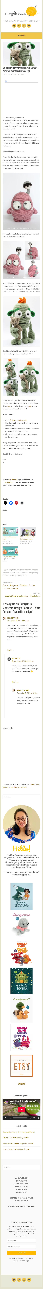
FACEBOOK (21, 1083)
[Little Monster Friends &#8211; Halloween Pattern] (28, 531)
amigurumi (12, 570)
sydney (19, 575)
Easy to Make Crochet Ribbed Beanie (16, 1149)
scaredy (13, 575)
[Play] (5, 1118)
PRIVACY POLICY (21, 1201)
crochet (25, 573)
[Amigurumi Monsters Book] (10, 531)
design (31, 573)
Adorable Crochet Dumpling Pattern (16, 1138)
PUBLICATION (21, 1189)
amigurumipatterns (24, 570)
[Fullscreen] (37, 1118)
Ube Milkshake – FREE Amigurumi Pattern (18, 1144)
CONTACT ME (21, 1192)
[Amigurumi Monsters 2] (10, 550)
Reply (9, 650)
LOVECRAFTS (21, 1181)
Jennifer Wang (13, 618)
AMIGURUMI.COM (21, 1178)
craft (20, 573)
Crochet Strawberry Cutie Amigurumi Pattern (19, 1132)
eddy (36, 573)
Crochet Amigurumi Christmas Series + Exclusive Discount (19, 585)
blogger (34, 570)
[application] (21, 1109)
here (8, 406)
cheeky (5, 573)
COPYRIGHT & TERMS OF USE (21, 1198)
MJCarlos (21, 75)
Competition (12, 573)
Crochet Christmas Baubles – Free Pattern (22, 594)
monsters (6, 575)
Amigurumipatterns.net (18, 420)
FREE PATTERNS (21, 1187)
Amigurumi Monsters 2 (10, 556)
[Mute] (34, 1118)
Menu (22, 36)
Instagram (9, 482)
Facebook (13, 479)
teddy (25, 575)
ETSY (21, 1175)
